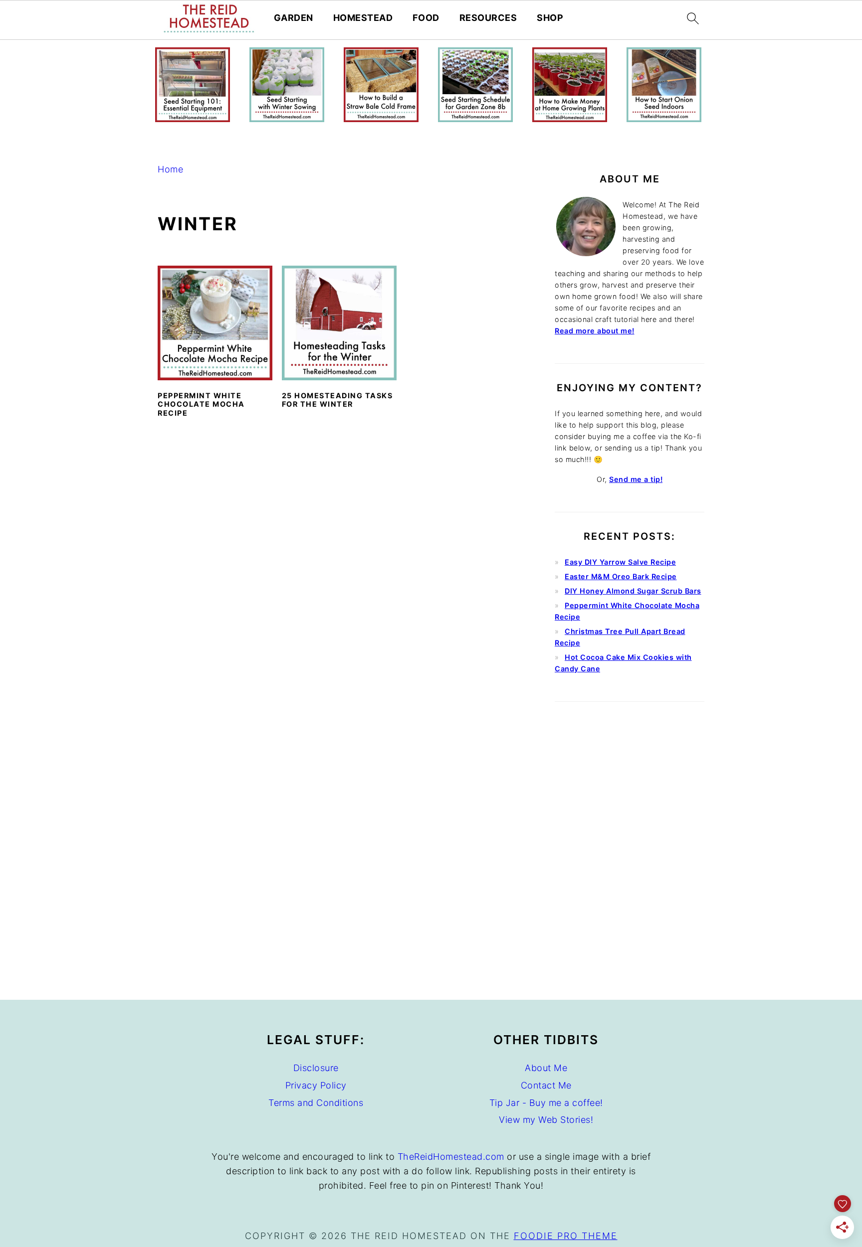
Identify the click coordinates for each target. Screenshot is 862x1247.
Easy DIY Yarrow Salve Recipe (620, 562)
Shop (550, 17)
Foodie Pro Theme (566, 1236)
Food (426, 17)
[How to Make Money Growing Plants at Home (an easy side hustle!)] (569, 119)
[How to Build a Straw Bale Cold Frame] (381, 119)
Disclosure (316, 1068)
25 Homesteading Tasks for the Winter (337, 399)
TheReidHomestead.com (451, 1156)
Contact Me (546, 1085)
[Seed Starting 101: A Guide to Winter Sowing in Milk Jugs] (286, 119)
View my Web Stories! (546, 1119)
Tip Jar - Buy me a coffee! (546, 1102)
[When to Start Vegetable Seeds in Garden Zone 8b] (475, 119)
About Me (546, 1068)
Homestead (363, 17)
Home (170, 169)
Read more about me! (595, 330)
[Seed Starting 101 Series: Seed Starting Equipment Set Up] (192, 119)
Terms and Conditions (315, 1102)
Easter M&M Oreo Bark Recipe (621, 576)
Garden (293, 17)
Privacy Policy (316, 1085)
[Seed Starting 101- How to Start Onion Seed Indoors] (664, 119)
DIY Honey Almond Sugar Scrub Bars (633, 591)
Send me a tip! (635, 479)
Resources (488, 17)
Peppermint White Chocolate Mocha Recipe (201, 404)
